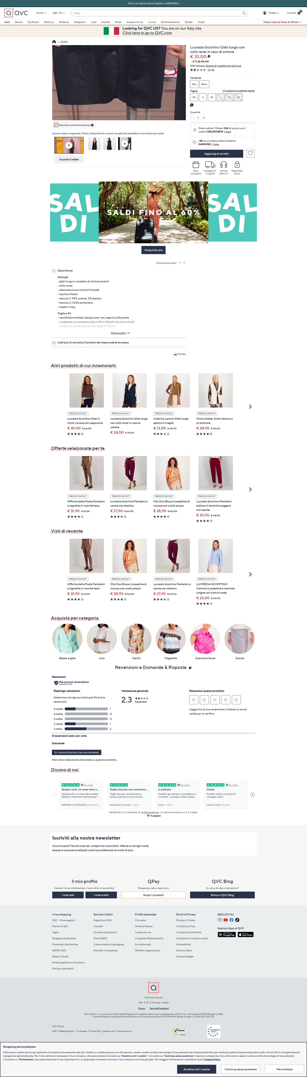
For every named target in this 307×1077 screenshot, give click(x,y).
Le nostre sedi (143, 944)
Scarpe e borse (134, 21)
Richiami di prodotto (105, 932)
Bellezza (64, 21)
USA (141, 1002)
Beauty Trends (60, 956)
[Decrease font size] (184, 262)
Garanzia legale (185, 956)
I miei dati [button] (68, 895)
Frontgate (82, 1031)
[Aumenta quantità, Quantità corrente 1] (204, 118)
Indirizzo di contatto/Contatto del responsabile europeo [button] (93, 342)
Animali (105, 21)
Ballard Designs (67, 1031)
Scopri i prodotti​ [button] (153, 895)
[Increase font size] (180, 262)
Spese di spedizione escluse (223, 65)
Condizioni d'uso (185, 926)
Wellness (49, 21)
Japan (166, 1002)
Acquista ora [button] (153, 250)
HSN (54, 1031)
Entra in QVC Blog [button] (222, 895)
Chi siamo (140, 920)
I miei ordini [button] (101, 895)
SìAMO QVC (59, 950)
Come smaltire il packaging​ (109, 944)
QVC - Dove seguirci (63, 920)
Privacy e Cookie (185, 920)
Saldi (7, 21)
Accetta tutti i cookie (197, 1069)
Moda (118, 21)
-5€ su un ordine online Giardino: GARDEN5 (152, 3)
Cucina (152, 21)
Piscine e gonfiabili (63, 968)
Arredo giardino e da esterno (68, 962)
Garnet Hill (95, 1031)
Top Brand (33, 21)
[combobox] (156, 13)
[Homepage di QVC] (54, 42)
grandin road (109, 1031)
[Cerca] (244, 13)
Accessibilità (183, 944)
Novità (18, 21)
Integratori (80, 21)
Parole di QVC (60, 926)
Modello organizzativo (147, 950)
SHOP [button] (40, 12)
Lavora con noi (143, 932)
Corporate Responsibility (149, 938)
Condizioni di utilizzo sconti (192, 938)
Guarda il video (69, 159)
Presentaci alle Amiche (65, 944)
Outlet (201, 21)
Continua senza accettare (241, 1069)
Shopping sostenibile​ (64, 938)
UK (147, 1002)
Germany (156, 1002)
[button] (265, 13)
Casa (93, 21)
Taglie (55, 932)
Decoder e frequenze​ (106, 950)
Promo (188, 21)
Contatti (98, 926)
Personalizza (284, 1069)
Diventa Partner (144, 926)
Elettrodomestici (170, 21)
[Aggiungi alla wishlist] (250, 154)
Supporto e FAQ (103, 920)
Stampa (181, 353)
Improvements (125, 1031)
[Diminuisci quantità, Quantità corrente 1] (192, 118)
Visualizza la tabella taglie (238, 90)
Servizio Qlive (184, 950)
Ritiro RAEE (100, 938)
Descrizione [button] (65, 270)
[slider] (119, 112)
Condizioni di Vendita (188, 932)
